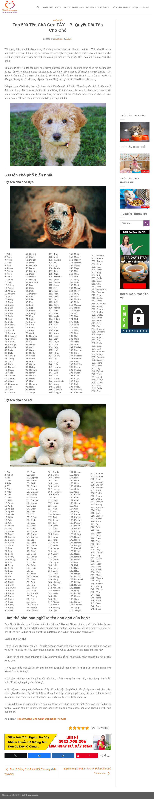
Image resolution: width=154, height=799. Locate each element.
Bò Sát (90, 7)
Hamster (77, 7)
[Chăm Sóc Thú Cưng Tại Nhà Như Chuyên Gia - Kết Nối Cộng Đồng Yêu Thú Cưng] (17, 7)
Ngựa (135, 7)
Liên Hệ (145, 7)
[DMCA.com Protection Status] (134, 319)
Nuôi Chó (57, 20)
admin (69, 39)
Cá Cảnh (102, 7)
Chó (57, 7)
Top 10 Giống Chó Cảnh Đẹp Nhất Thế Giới (41, 719)
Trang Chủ (47, 7)
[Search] (38, 7)
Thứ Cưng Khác (119, 7)
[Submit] (146, 223)
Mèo (66, 7)
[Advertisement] (134, 65)
